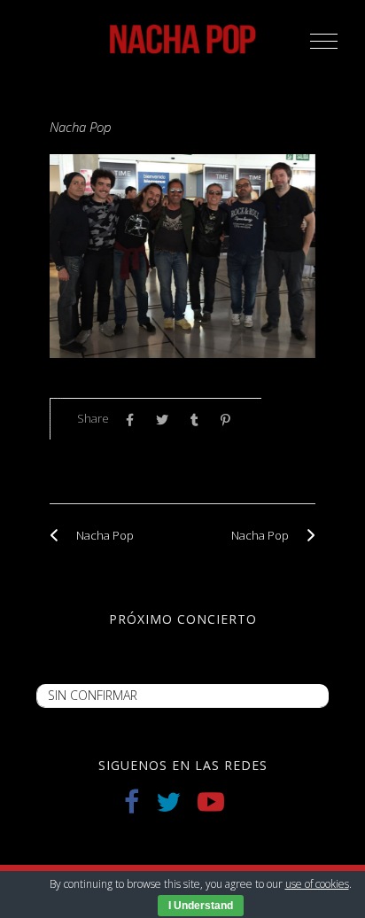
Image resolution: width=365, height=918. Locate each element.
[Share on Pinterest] (230, 419)
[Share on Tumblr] (198, 419)
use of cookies (317, 883)
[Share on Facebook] (134, 419)
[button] (323, 41)
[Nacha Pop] (58, 535)
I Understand (200, 905)
